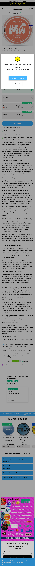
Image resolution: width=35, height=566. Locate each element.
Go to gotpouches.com (17, 78)
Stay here (18, 83)
